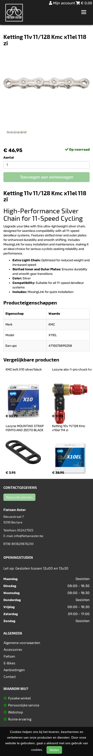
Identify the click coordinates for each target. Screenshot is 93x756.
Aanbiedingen (14, 670)
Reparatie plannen (19, 497)
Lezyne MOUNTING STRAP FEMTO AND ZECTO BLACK (25, 428)
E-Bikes (9, 663)
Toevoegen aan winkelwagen (46, 177)
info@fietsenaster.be (28, 536)
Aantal (8, 157)
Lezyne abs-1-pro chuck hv (72, 369)
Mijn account (64, 3)
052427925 (25, 530)
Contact (10, 677)
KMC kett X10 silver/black (24, 369)
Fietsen (9, 656)
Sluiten (54, 750)
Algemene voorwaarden (22, 643)
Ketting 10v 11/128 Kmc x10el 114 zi (69, 428)
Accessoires (13, 649)
